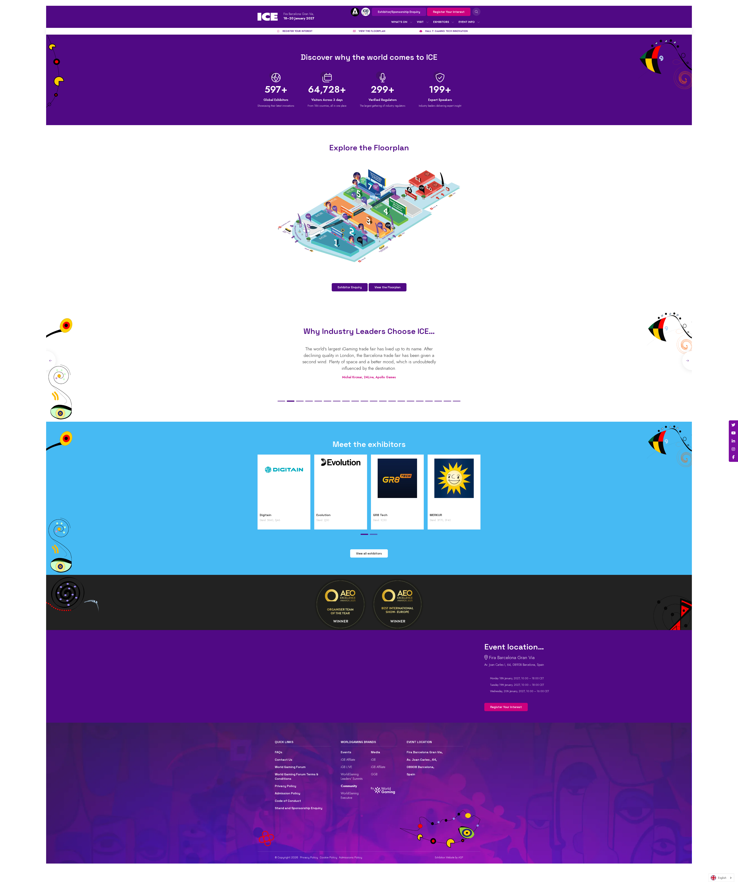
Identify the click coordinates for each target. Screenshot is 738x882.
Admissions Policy (350, 857)
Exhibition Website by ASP (449, 857)
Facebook (733, 457)
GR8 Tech (380, 515)
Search (476, 12)
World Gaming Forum (290, 767)
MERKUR (436, 515)
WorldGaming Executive (350, 795)
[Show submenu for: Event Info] (478, 22)
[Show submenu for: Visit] (427, 22)
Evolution (323, 515)
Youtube (733, 433)
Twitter (733, 424)
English (722, 878)
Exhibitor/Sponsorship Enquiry (399, 12)
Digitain (265, 515)
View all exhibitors (369, 553)
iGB (373, 759)
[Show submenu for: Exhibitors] (453, 22)
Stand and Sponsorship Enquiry (298, 808)
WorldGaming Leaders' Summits (352, 776)
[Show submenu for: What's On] (411, 22)
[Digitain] (284, 485)
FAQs (278, 752)
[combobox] (721, 878)
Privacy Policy (285, 786)
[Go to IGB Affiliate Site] (355, 12)
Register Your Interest (449, 12)
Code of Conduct (288, 801)
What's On (399, 22)
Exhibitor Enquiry (350, 287)
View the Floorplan (388, 287)
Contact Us (283, 760)
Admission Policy (287, 793)
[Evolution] (340, 485)
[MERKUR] (454, 485)
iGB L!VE (346, 767)
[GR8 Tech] (397, 485)
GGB (374, 774)
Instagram (733, 449)
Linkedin (733, 441)
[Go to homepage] (268, 17)
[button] (281, 401)
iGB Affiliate (348, 759)
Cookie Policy (328, 857)
